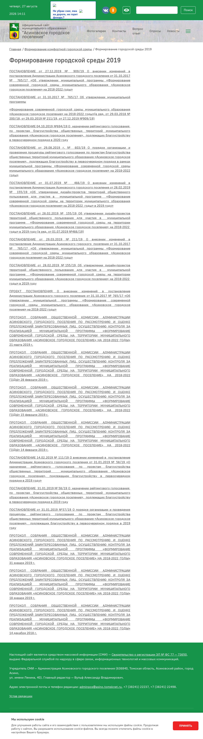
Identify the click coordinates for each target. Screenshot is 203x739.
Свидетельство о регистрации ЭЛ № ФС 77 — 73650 (149, 655)
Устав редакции (20, 696)
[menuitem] (188, 31)
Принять (185, 726)
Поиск (188, 10)
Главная (15, 49)
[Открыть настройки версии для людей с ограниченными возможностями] (126, 10)
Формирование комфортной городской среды (58, 49)
